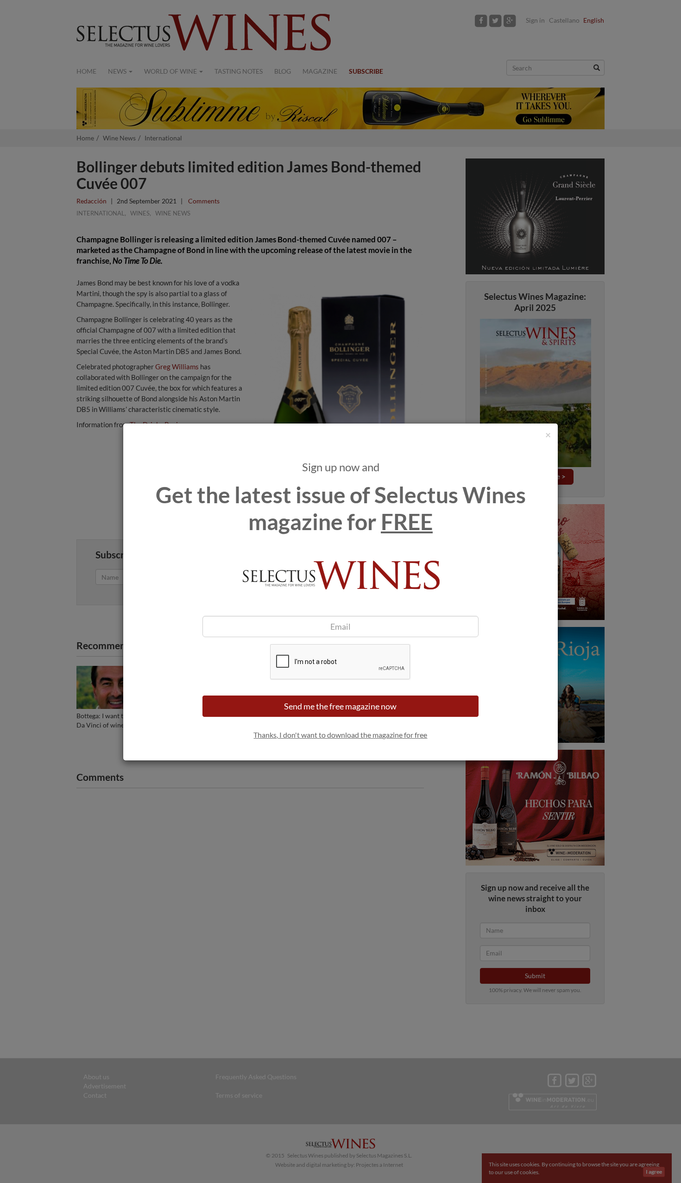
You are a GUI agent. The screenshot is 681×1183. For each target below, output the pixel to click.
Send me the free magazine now (340, 706)
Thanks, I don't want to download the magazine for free (340, 734)
